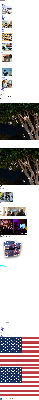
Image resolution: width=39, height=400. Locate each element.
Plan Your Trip (2, 62)
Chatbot (1, 326)
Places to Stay (2, 52)
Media (1, 325)
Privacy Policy (1, 332)
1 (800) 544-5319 (1, 322)
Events (1, 41)
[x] (20, 316)
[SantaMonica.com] (2, 268)
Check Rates (1, 91)
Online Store (2, 330)
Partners (1, 324)
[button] (19, 382)
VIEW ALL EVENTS (2, 188)
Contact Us (4, 322)
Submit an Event (2, 1)
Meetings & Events (2, 3)
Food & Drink (2, 28)
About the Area (2, 4)
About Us (2, 327)
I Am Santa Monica (2, 329)
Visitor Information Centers (8, 322)
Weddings (2, 2)
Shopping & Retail (2, 76)
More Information (21, 398)
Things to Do (2, 14)
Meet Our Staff (2, 328)
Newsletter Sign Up (1, 336)
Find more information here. (2, 143)
